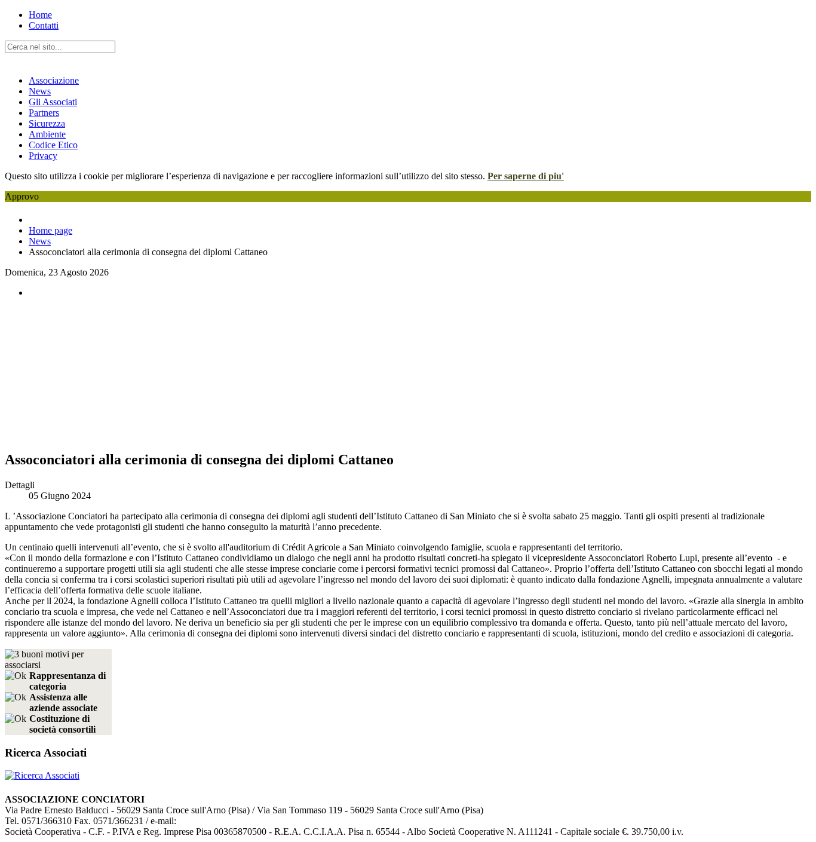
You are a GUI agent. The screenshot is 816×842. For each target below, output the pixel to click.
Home (40, 15)
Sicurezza (47, 123)
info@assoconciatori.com (224, 821)
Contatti (44, 25)
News (40, 91)
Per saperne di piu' (525, 176)
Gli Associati (53, 102)
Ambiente (47, 134)
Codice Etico (53, 145)
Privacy (43, 156)
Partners (44, 113)
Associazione (54, 80)
